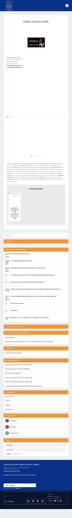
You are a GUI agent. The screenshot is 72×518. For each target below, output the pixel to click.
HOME (7, 401)
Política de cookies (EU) (54, 498)
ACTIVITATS (9, 396)
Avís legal (6, 475)
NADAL (7, 405)
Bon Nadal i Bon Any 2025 (13, 373)
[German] (13, 482)
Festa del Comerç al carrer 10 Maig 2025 (17, 369)
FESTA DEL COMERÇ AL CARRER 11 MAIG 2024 (18, 382)
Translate (18, 488)
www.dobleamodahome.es (15, 67)
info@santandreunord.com (12, 471)
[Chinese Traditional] (19, 482)
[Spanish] (7, 482)
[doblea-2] (36, 117)
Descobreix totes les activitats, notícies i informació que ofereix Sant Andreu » (29, 341)
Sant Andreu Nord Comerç (14, 353)
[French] (11, 482)
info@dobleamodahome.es (15, 65)
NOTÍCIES (8, 409)
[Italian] (15, 482)
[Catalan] (5, 482)
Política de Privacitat (16, 475)
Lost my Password (16, 454)
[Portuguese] (17, 482)
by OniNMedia (10, 501)
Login (8, 454)
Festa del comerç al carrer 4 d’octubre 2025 (18, 364)
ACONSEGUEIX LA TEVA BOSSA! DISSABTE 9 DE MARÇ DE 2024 (23, 386)
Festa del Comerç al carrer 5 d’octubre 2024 (18, 377)
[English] (9, 482)
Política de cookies (30, 475)
